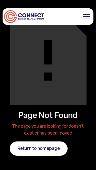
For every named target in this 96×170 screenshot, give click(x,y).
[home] (23, 16)
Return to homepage (38, 148)
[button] (87, 16)
